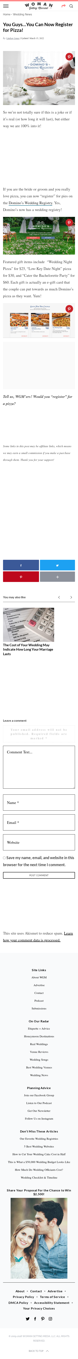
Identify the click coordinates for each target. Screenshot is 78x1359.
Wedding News (22, 14)
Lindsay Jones (12, 38)
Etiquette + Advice (39, 1028)
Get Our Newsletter (39, 1111)
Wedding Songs (39, 1059)
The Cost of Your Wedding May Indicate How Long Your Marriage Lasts (28, 649)
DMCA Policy (18, 1302)
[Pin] (69, 56)
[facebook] (35, 1319)
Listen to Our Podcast (39, 1103)
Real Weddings (39, 1044)
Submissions (39, 1008)
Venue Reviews (39, 1052)
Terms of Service (52, 1297)
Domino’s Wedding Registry (30, 202)
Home (6, 14)
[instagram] (50, 1319)
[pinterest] (43, 1319)
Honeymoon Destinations (39, 1036)
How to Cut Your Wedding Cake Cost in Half (39, 1154)
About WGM (39, 977)
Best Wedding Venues (39, 1067)
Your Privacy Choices (39, 1308)
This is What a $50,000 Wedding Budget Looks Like (39, 1162)
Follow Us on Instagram (39, 1118)
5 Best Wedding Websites (39, 1146)
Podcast (39, 1000)
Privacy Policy (23, 1297)
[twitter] (27, 1319)
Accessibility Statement (51, 1302)
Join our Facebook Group (39, 1095)
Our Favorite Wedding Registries (39, 1138)
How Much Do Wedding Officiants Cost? (39, 1170)
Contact (36, 1291)
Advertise (55, 1291)
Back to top (36, 1351)
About (20, 1291)
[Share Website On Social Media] (63, 6)
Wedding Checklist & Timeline (39, 1177)
